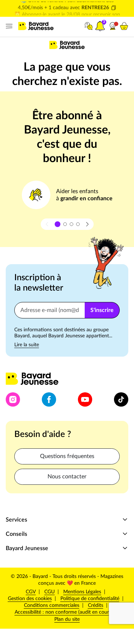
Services (16, 520)
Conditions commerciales (51, 605)
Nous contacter (67, 476)
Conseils (16, 534)
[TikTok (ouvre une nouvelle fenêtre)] (121, 399)
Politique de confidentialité (89, 598)
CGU (49, 591)
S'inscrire (102, 310)
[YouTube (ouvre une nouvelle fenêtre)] (85, 399)
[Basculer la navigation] (7, 26)
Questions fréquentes (67, 456)
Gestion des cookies (30, 598)
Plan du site (67, 619)
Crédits (95, 605)
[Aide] (89, 26)
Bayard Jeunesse (27, 548)
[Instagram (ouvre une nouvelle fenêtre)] (13, 399)
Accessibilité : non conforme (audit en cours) (64, 612)
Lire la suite (26, 344)
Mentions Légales (82, 591)
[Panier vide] (124, 26)
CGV (31, 591)
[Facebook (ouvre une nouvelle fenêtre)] (49, 399)
